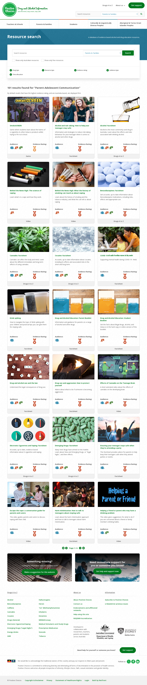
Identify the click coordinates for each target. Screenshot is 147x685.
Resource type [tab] (48, 70)
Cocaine (10, 616)
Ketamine (43, 616)
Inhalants (43, 612)
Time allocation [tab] (16, 74)
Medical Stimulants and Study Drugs (53, 624)
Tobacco (42, 636)
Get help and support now (107, 571)
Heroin (41, 604)
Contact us (78, 604)
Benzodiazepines (14, 604)
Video (28, 221)
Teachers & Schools (15, 24)
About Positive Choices (83, 600)
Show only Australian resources (27, 60)
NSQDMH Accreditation (83, 618)
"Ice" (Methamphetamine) (49, 608)
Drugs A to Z (108, 5)
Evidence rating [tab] (81, 70)
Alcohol (10, 600)
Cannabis (11, 612)
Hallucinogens (44, 600)
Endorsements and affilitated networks (85, 609)
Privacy (49, 680)
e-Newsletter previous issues (116, 604)
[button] (141, 14)
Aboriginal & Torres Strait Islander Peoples (130, 24)
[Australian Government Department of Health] (107, 633)
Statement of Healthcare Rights (68, 680)
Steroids (42, 632)
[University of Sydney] (129, 633)
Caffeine (10, 608)
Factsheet (73, 156)
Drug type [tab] (14, 70)
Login (87, 680)
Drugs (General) (13, 620)
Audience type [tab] (113, 70)
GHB (9, 636)
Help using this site (81, 614)
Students (73, 24)
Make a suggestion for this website (39, 572)
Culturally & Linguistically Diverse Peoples (101, 24)
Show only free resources (53, 60)
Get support (136, 5)
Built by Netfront (99, 680)
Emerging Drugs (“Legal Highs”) (19, 628)
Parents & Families (44, 24)
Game (28, 156)
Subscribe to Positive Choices (116, 600)
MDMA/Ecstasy (45, 620)
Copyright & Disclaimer (34, 680)
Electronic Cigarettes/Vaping (18, 624)
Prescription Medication (48, 628)
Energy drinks (12, 632)
